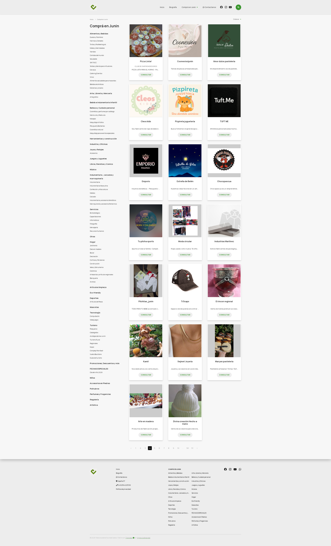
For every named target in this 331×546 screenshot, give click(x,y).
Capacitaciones (95, 216)
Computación (95, 316)
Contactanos (210, 7)
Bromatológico (95, 213)
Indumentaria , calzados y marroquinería (102, 177)
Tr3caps (185, 301)
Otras (92, 236)
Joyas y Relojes (97, 149)
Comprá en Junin (189, 7)
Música (93, 169)
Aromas (92, 282)
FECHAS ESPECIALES (99, 369)
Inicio (162, 7)
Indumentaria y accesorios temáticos (103, 200)
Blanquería (94, 278)
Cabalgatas (94, 332)
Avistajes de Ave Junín (98, 336)
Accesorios (93, 153)
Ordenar (236, 19)
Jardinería (93, 245)
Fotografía (93, 224)
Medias (92, 193)
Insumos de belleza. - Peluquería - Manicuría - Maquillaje (154, 189)
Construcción (95, 264)
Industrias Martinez (224, 241)
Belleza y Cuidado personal (102, 108)
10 (178, 448)
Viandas (93, 52)
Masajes (93, 119)
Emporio (146, 181)
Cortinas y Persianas (97, 260)
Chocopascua (224, 181)
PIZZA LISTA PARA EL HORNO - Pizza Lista (148, 69)
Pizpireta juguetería (185, 121)
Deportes (94, 298)
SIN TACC (93, 62)
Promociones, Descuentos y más (104, 363)
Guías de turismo (96, 358)
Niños (92, 378)
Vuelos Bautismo (96, 354)
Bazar (92, 253)
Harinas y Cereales (96, 41)
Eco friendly (95, 292)
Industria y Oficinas (98, 144)
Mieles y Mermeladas (97, 48)
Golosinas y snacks (96, 88)
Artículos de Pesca (96, 302)
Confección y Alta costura (99, 189)
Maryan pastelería (224, 361)
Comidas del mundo (97, 55)
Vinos (92, 77)
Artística (94, 405)
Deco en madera (95, 249)
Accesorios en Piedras (100, 383)
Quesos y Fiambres (96, 37)
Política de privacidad (123, 489)
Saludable (93, 59)
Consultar (146, 75)
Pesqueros (93, 329)
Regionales (94, 343)
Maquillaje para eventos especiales (102, 133)
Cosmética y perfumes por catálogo (102, 111)
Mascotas (94, 307)
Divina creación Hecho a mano (185, 422)
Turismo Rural (95, 340)
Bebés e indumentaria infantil (103, 102)
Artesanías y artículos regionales (101, 274)
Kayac (92, 347)
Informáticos (94, 220)
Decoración (94, 256)
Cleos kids (146, 121)
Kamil (146, 361)
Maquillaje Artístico (97, 122)
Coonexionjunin (185, 61)
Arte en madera (146, 421)
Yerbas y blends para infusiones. (101, 66)
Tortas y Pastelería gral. (98, 44)
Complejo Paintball (96, 351)
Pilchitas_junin (145, 301)
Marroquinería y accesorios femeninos (103, 204)
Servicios (94, 209)
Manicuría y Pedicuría (97, 115)
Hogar (92, 242)
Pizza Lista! (146, 61)
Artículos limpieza (98, 287)
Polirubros (94, 388)
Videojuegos (94, 320)
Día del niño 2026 (96, 372)
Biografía (173, 7)
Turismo (93, 325)
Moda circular (185, 241)
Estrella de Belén (185, 181)
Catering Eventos (96, 73)
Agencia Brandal (143, 538)
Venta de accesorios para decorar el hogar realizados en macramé (198, 429)
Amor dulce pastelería (224, 61)
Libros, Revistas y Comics (101, 164)
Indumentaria (95, 182)
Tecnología (95, 312)
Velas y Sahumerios (96, 267)
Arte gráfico (94, 97)
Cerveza (93, 70)
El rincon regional (224, 301)
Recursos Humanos (97, 231)
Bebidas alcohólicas (97, 84)
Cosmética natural (96, 130)
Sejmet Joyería (185, 361)
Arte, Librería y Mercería (101, 93)
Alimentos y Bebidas (99, 33)
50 (188, 448)
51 (192, 448)
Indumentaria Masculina (99, 186)
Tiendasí (129, 538)
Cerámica (93, 271)
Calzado (93, 197)
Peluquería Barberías (97, 126)
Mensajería (94, 227)
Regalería (94, 399)
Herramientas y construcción (103, 138)
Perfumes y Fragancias (100, 394)
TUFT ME (224, 121)
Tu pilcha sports (146, 241)
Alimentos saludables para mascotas (103, 81)
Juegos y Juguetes (98, 158)
